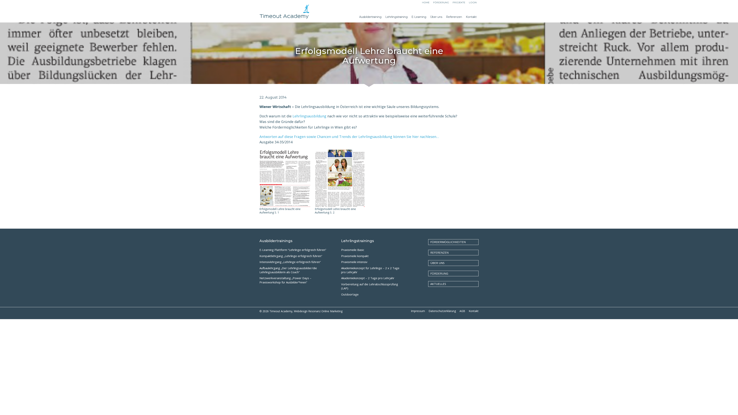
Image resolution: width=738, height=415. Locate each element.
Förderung (441, 2)
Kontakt (474, 311)
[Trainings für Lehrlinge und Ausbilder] (284, 13)
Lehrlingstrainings (357, 241)
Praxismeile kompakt (355, 256)
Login (473, 2)
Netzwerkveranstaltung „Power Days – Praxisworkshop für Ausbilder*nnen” (285, 280)
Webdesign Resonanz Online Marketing (318, 311)
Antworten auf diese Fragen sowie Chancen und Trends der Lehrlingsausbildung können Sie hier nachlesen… (350, 136)
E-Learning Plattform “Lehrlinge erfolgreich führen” (292, 250)
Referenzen (439, 252)
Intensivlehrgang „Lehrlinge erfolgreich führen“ (290, 262)
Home (426, 2)
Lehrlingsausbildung (309, 116)
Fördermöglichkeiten (448, 242)
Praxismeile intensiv (354, 262)
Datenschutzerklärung (442, 311)
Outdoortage (350, 294)
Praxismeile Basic (352, 250)
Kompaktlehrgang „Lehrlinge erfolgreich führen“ (290, 256)
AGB (462, 311)
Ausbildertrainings (275, 241)
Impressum (418, 311)
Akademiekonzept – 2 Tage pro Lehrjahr (367, 278)
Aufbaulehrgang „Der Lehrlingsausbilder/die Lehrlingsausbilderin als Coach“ (288, 270)
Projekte (459, 2)
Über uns (437, 263)
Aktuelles (438, 284)
